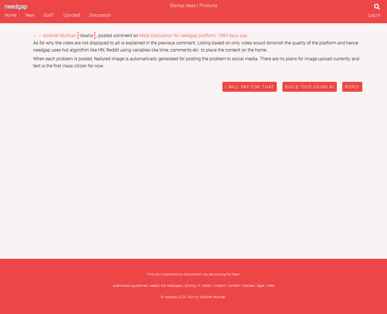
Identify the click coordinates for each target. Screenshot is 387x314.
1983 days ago (232, 35)
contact (234, 286)
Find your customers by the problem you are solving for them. (194, 274)
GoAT (48, 15)
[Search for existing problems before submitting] (378, 8)
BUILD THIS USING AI (309, 86)
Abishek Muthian (59, 35)
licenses (248, 286)
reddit (207, 286)
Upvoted (71, 15)
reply (352, 86)
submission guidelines (130, 286)
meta (270, 286)
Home (10, 15)
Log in (374, 15)
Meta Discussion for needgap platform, (177, 35)
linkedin (220, 286)
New (29, 15)
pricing (190, 286)
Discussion (100, 15)
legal (260, 286)
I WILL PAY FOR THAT (249, 86)
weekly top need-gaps (166, 286)
